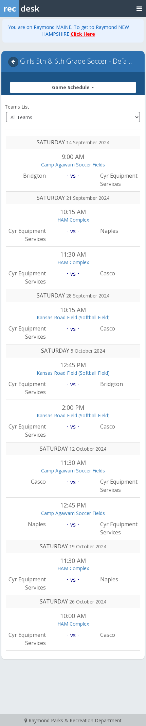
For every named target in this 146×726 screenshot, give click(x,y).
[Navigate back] (13, 62)
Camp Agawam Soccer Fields (73, 164)
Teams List (17, 106)
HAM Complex (73, 219)
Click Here (83, 34)
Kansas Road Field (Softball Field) (73, 317)
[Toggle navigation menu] (139, 8)
